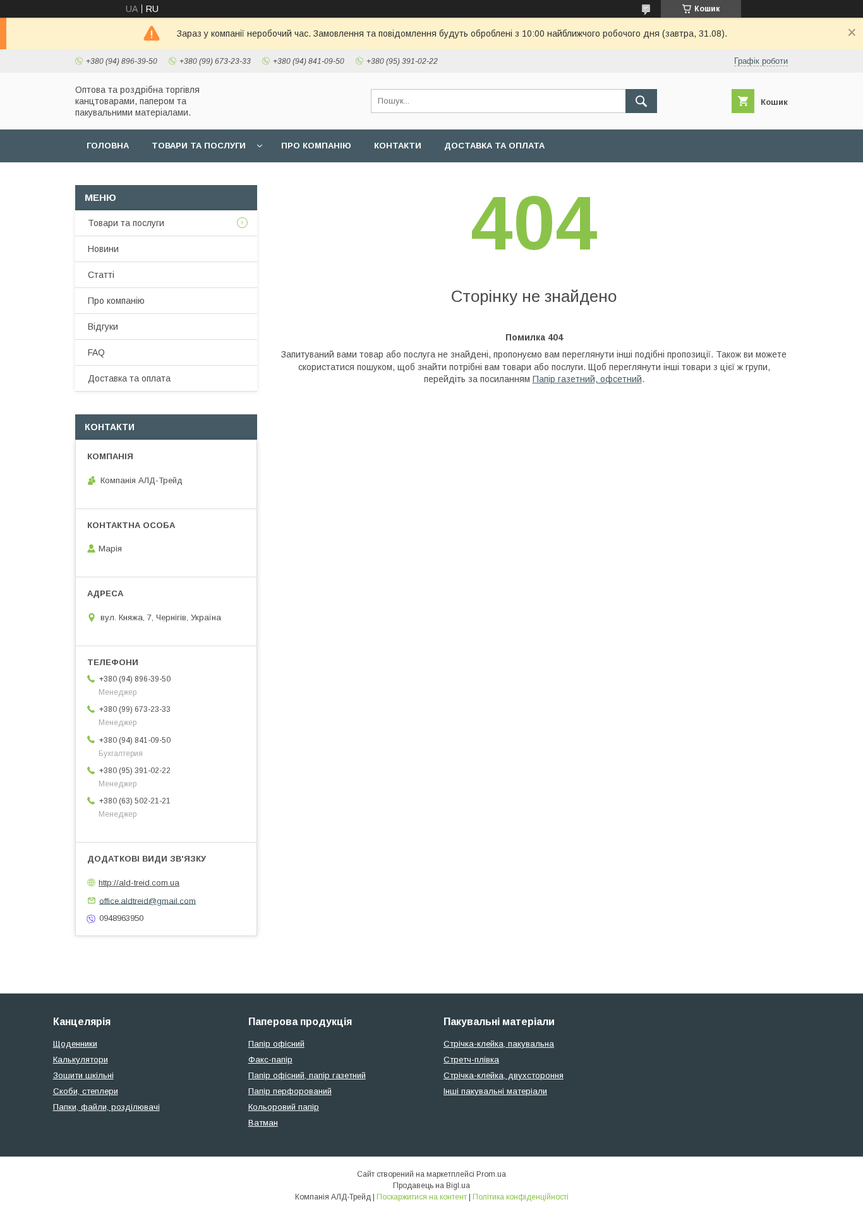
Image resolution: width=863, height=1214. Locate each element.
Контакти (397, 145)
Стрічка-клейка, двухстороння (504, 1075)
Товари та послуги (199, 145)
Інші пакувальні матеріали (495, 1091)
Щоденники (75, 1044)
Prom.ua (491, 1174)
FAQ (96, 352)
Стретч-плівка (471, 1059)
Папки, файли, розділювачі (106, 1107)
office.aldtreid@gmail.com (147, 900)
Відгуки (103, 327)
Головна (108, 145)
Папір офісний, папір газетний (307, 1075)
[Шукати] (641, 101)
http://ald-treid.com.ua (139, 882)
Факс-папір (270, 1059)
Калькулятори (80, 1059)
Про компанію (316, 145)
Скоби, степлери (85, 1091)
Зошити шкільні (83, 1075)
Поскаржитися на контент (422, 1197)
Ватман (263, 1122)
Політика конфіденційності (521, 1197)
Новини (103, 249)
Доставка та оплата (494, 145)
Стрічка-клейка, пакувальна (499, 1044)
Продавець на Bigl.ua (431, 1185)
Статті (101, 275)
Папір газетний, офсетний (587, 379)
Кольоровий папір (283, 1107)
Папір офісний (276, 1044)
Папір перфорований (290, 1091)
